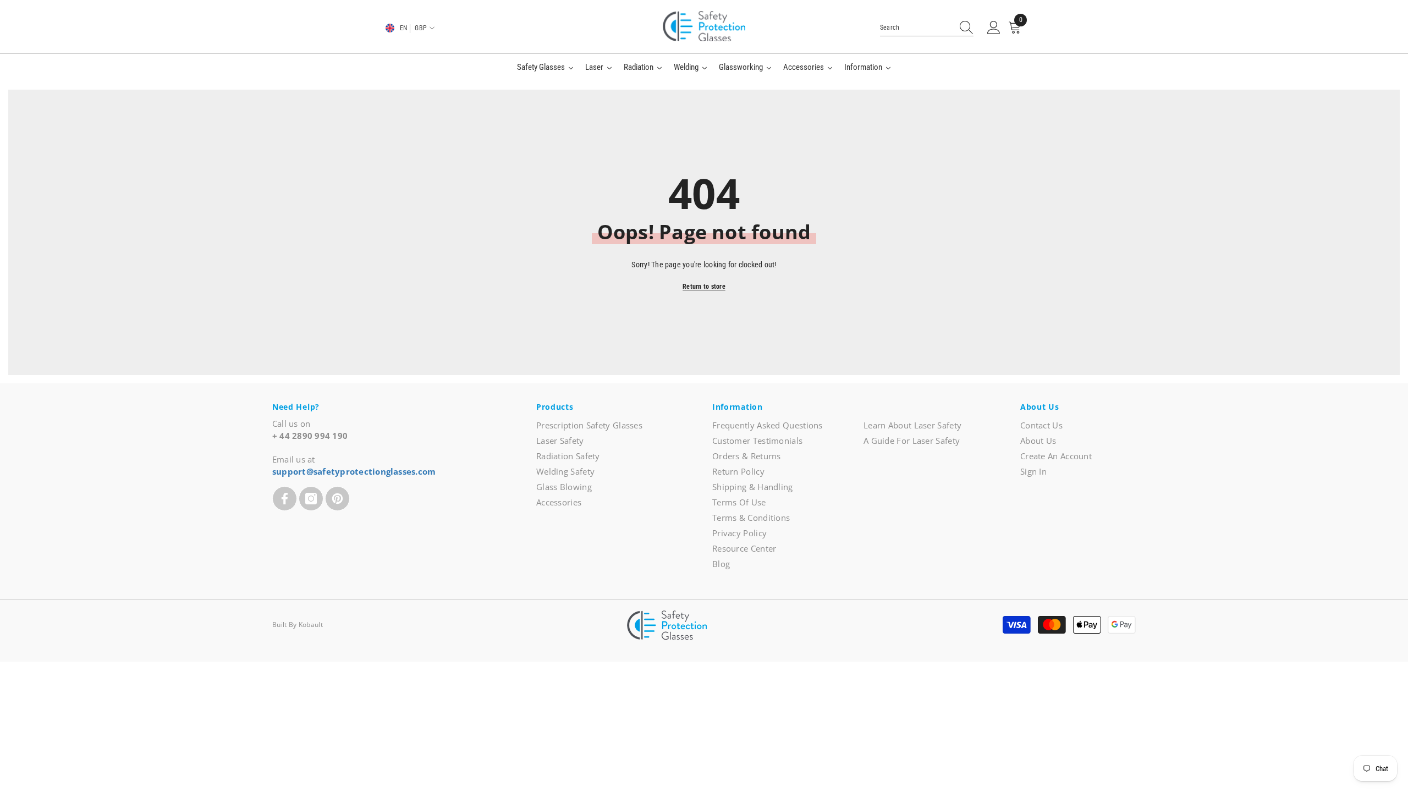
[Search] (927, 27)
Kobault (311, 624)
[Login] (993, 28)
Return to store (704, 286)
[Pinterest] (337, 498)
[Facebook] (284, 498)
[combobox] (916, 27)
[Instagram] (311, 498)
